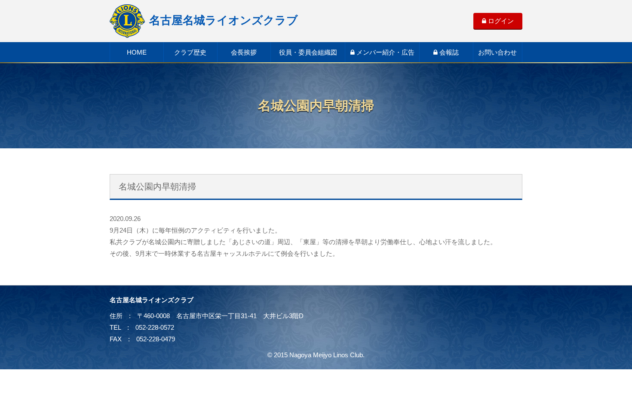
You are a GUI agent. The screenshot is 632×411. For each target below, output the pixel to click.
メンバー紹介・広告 (384, 52)
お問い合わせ (497, 52)
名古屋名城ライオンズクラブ (223, 20)
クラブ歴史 (190, 52)
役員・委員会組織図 (308, 52)
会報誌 (448, 52)
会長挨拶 (244, 52)
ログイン (500, 21)
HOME (137, 52)
